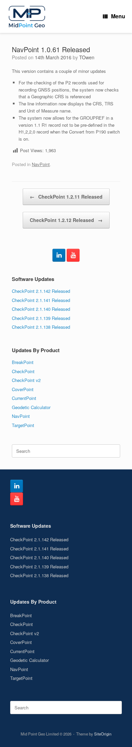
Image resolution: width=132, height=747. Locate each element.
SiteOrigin (102, 733)
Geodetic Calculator (31, 407)
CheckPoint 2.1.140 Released (41, 309)
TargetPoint (23, 425)
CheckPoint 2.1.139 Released (41, 318)
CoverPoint (23, 389)
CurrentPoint (24, 398)
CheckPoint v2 (26, 380)
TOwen (86, 57)
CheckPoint (23, 371)
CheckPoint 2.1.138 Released (41, 327)
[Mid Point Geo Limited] (27, 16)
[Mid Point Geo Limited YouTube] (73, 255)
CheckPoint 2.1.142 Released (41, 291)
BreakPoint (23, 362)
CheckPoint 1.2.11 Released (66, 196)
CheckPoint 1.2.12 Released (66, 220)
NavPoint (41, 164)
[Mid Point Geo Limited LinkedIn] (58, 255)
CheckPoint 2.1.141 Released (41, 300)
